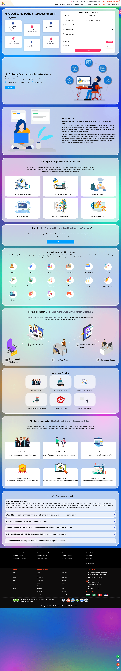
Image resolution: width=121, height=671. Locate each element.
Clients (95, 4)
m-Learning (39, 591)
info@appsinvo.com (79, 1)
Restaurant (64, 580)
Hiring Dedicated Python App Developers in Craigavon (70, 421)
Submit (88, 50)
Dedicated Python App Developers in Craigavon (69, 311)
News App (39, 594)
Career (89, 4)
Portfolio (62, 4)
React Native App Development (68, 560)
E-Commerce (40, 577)
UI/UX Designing (89, 558)
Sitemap (14, 588)
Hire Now (9, 87)
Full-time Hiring (11, 82)
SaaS (63, 583)
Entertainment (40, 580)
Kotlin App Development (67, 555)
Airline (38, 572)
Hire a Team (102, 4)
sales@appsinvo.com (93, 1)
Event (38, 583)
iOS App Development (42, 560)
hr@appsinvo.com (93, 588)
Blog (109, 4)
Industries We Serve (79, 4)
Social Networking (65, 585)
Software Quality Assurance (92, 552)
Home (56, 4)
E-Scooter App (40, 574)
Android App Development (18, 555)
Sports (63, 588)
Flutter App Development (42, 555)
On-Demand (64, 572)
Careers (14, 580)
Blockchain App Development (19, 560)
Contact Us (115, 4)
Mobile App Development (18, 552)
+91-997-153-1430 (96, 577)
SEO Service (89, 555)
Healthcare (39, 588)
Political (63, 574)
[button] (118, 668)
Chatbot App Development (43, 552)
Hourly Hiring (38, 82)
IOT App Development (66, 552)
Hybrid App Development (42, 558)
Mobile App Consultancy (67, 558)
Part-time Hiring (24, 82)
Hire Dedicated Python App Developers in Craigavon (65, 228)
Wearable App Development (92, 560)
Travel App (64, 591)
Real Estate (64, 577)
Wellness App (65, 594)
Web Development (90, 563)
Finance (39, 585)
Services (69, 4)
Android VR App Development (19, 558)
